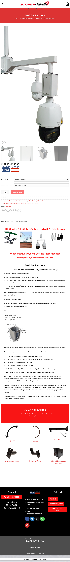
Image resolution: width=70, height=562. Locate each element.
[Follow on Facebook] (27, 512)
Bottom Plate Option (6, 185)
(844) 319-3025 (35, 501)
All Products (11, 201)
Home (16, 19)
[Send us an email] (37, 512)
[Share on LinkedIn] (19, 210)
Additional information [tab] (19, 221)
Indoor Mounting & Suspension (45, 19)
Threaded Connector (26, 203)
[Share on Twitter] (9, 210)
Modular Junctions (9, 203)
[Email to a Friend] (12, 210)
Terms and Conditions (30, 552)
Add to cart (18, 192)
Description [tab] (5, 221)
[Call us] (42, 512)
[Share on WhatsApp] (3, 210)
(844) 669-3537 (38, 493)
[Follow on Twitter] (32, 512)
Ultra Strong (35, 203)
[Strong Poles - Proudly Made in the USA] (35, 3)
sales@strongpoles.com (34, 507)
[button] (2, 4)
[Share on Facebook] (6, 210)
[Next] (65, 85)
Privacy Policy (42, 552)
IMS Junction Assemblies (20, 201)
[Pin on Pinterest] (16, 210)
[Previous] (5, 85)
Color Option (4, 179)
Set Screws (17, 203)
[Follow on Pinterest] (27, 519)
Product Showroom (26, 19)
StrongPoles (8, 206)
